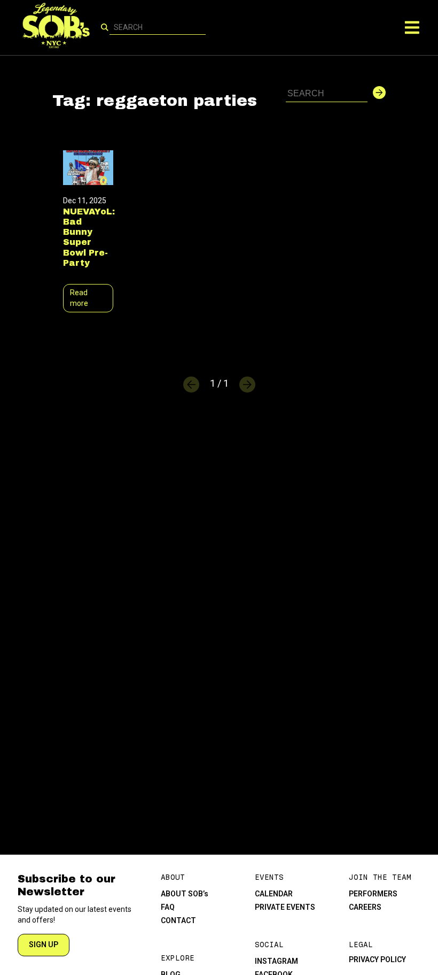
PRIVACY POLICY (377, 959)
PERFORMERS (373, 893)
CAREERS (365, 907)
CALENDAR (274, 893)
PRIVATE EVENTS (285, 907)
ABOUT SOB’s (184, 893)
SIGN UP (43, 944)
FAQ (168, 907)
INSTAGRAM (276, 961)
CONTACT (178, 920)
